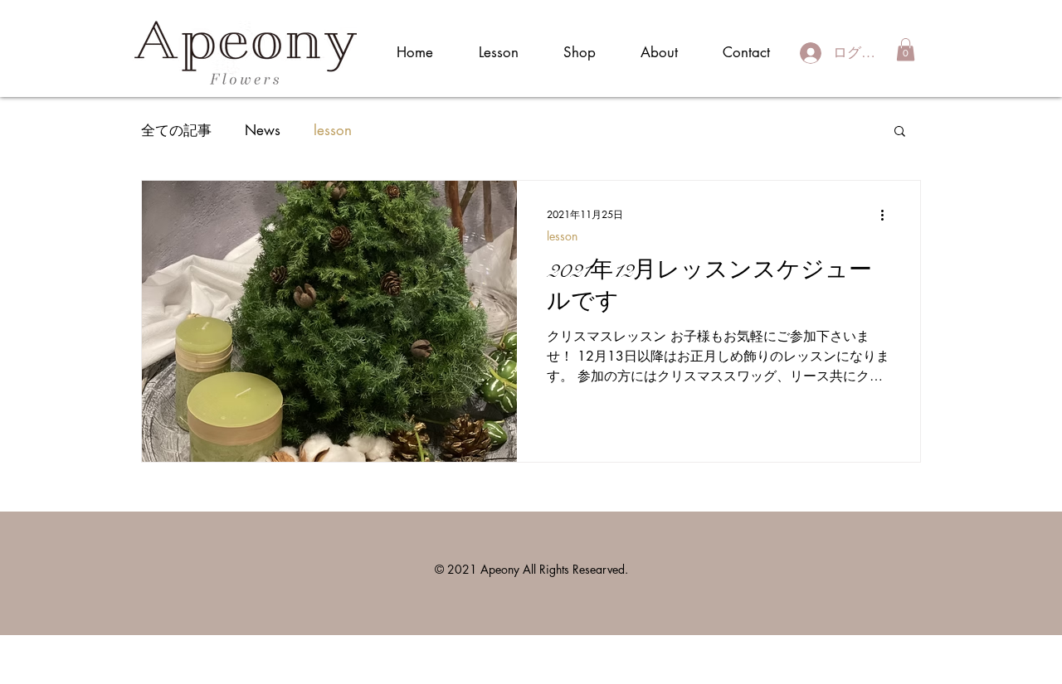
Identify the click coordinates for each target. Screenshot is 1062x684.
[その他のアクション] (888, 215)
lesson (333, 130)
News (262, 130)
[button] (905, 49)
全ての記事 (176, 130)
